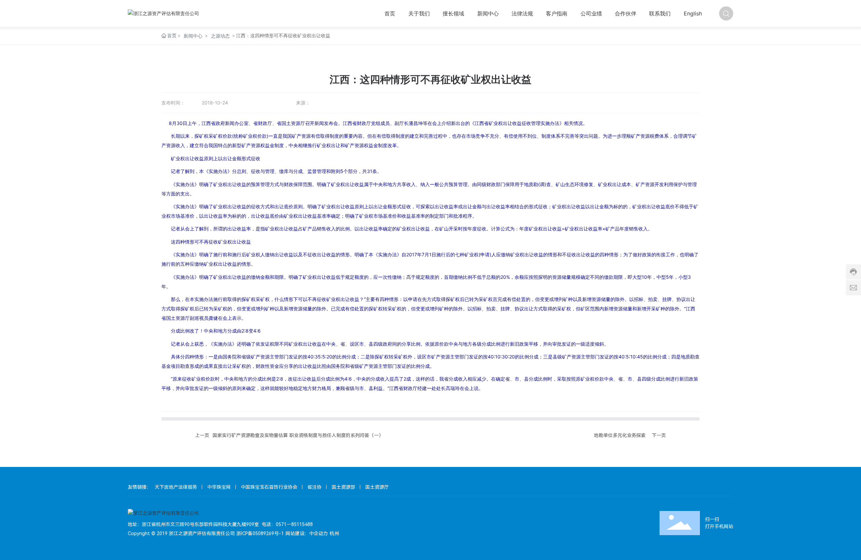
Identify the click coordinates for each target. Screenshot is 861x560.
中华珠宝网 (219, 487)
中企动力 (318, 533)
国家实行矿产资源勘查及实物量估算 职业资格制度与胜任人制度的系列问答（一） (298, 435)
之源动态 (220, 36)
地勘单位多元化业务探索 (620, 435)
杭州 (334, 533)
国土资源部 (343, 487)
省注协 (314, 487)
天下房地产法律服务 (176, 487)
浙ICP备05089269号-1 (260, 533)
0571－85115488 (294, 524)
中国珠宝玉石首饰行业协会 (269, 487)
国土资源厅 (377, 487)
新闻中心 (193, 36)
